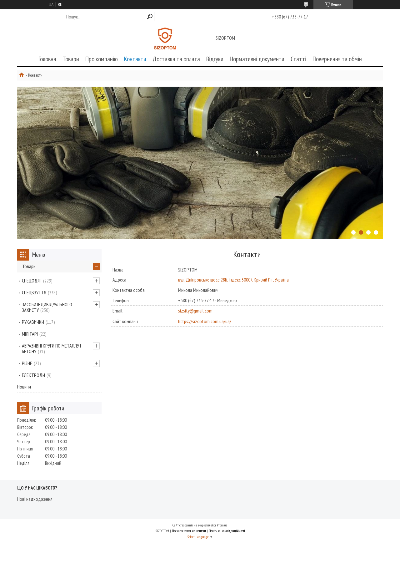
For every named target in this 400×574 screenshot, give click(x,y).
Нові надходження (34, 499)
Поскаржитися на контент (189, 530)
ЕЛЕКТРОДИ (33, 375)
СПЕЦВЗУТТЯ (34, 292)
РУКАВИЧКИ (33, 322)
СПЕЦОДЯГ (32, 280)
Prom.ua (222, 525)
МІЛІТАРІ (30, 334)
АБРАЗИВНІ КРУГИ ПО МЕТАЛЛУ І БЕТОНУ (51, 348)
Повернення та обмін (337, 59)
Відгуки (214, 59)
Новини (24, 387)
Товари (70, 59)
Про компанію (101, 59)
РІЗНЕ (27, 363)
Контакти (135, 59)
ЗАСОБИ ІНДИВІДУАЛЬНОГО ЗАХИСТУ (47, 307)
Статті (298, 59)
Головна (47, 59)
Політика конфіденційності (227, 530)
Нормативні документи (257, 59)
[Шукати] (149, 16)
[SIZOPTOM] (165, 38)
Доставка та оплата (176, 59)
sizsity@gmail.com (195, 310)
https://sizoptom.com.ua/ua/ (204, 321)
